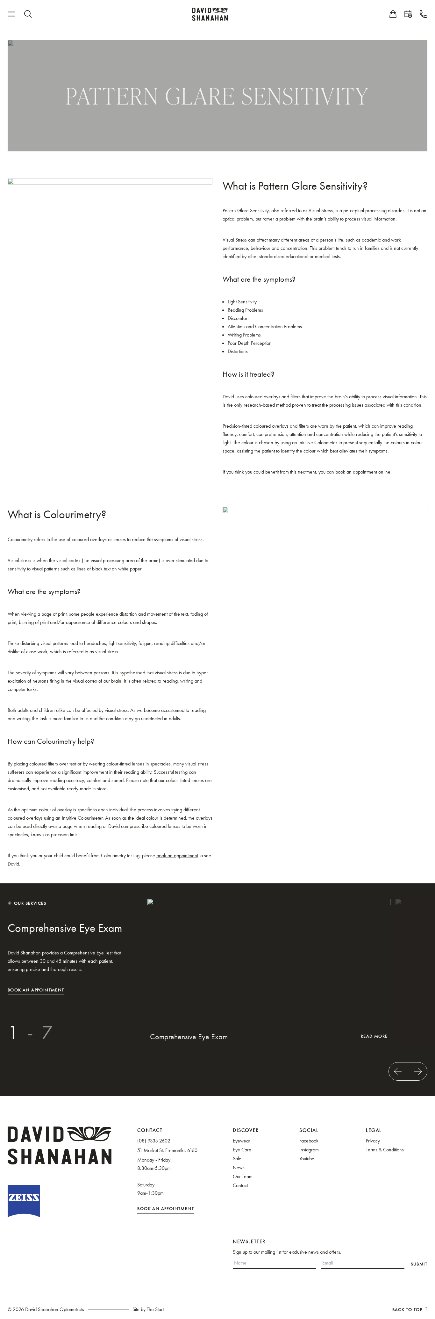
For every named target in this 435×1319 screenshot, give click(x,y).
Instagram (309, 1149)
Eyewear (241, 1140)
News (239, 1167)
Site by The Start (148, 1309)
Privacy (373, 1140)
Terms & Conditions (385, 1149)
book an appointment (177, 855)
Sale (237, 1158)
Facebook (308, 1140)
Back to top (407, 1309)
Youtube (306, 1158)
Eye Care (242, 1149)
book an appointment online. (363, 471)
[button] (397, 1071)
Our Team (243, 1176)
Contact (240, 1185)
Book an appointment (36, 990)
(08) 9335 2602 (153, 1140)
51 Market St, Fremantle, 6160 (167, 1150)
